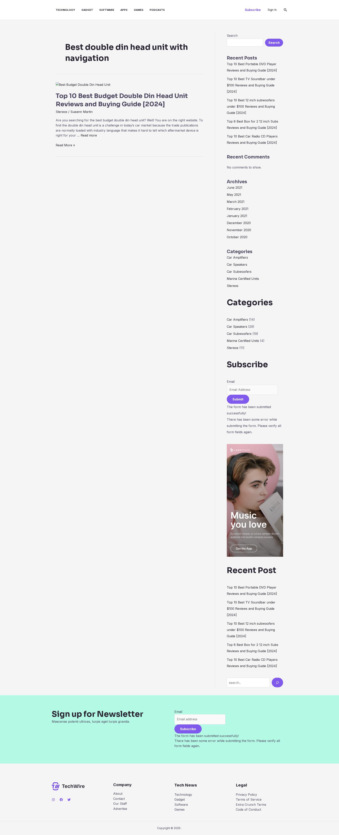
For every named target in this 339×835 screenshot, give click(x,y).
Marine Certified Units (243, 279)
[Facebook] (61, 799)
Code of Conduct (248, 809)
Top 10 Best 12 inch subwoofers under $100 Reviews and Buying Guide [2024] (251, 106)
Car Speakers (237, 264)
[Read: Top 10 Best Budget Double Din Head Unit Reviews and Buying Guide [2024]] (83, 84)
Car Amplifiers (237, 257)
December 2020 (239, 223)
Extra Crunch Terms (251, 805)
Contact (119, 799)
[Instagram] (53, 799)
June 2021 (234, 188)
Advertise (120, 809)
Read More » (65, 145)
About (117, 794)
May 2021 (234, 195)
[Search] (277, 682)
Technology (65, 9)
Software (106, 9)
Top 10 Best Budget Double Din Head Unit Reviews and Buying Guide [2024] (122, 100)
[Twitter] (69, 799)
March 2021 (235, 202)
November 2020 (239, 230)
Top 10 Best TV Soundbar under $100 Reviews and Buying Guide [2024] (251, 85)
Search (232, 36)
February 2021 (237, 209)
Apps (124, 9)
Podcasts (157, 9)
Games (138, 9)
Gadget (87, 9)
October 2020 (237, 237)
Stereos (61, 112)
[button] (253, 9)
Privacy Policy (246, 795)
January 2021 (237, 216)
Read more (89, 135)
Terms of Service (249, 799)
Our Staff (120, 804)
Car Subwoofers (239, 272)
